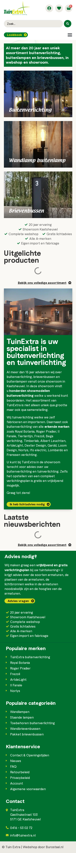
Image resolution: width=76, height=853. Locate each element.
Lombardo (55, 450)
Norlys (23, 450)
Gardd (52, 445)
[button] (69, 34)
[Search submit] (67, 23)
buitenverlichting (19, 376)
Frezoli (39, 436)
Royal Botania (24, 431)
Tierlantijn (25, 436)
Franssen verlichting (22, 454)
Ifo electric (38, 450)
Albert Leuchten (52, 440)
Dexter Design (35, 445)
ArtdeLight (15, 445)
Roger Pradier (46, 431)
